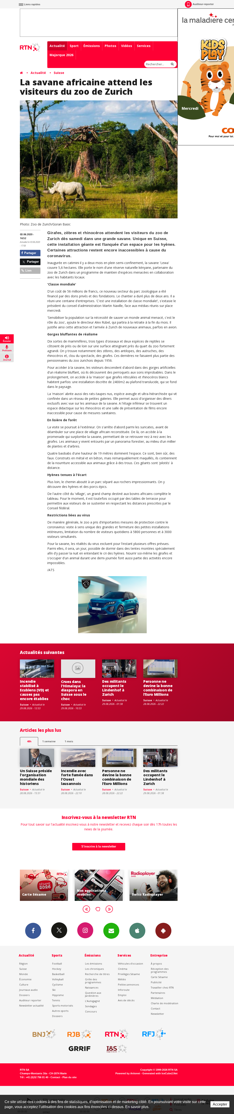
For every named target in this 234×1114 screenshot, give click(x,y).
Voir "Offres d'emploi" (177, 885)
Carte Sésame (159, 976)
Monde (23, 974)
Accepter (220, 1104)
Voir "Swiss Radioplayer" (122, 885)
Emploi (122, 995)
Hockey (56, 968)
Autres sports (60, 1010)
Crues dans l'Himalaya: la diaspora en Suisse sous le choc (73, 690)
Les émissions (93, 963)
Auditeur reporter (30, 1000)
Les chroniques (94, 968)
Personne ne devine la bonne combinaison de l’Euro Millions (157, 688)
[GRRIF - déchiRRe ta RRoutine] (79, 1049)
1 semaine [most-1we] (49, 741)
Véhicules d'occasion (130, 963)
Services (144, 46)
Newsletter (157, 1013)
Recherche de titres (97, 974)
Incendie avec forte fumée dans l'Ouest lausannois (77, 777)
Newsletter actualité (31, 1005)
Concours (91, 1011)
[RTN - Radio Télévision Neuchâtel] (117, 1034)
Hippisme (58, 995)
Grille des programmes (93, 981)
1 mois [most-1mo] (69, 741)
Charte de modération (164, 1003)
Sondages (91, 1006)
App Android (163, 931)
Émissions (91, 46)
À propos (156, 963)
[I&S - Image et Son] (117, 1049)
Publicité (156, 982)
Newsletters (111, 931)
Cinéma (122, 968)
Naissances (91, 987)
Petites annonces (128, 984)
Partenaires (158, 992)
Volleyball (58, 979)
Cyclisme (57, 984)
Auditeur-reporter (203, 4)
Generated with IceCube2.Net (160, 1073)
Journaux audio (28, 989)
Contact (155, 1008)
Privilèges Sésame (129, 974)
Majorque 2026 (61, 55)
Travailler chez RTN (162, 987)
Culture (23, 984)
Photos (110, 46)
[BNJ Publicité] (42, 1034)
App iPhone (137, 931)
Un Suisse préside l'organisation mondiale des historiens (36, 777)
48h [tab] (29, 741)
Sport (74, 46)
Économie (25, 979)
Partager (29, 253)
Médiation (157, 997)
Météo (122, 979)
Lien (28, 270)
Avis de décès (126, 1000)
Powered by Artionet (127, 1073)
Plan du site (69, 1077)
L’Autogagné (92, 1000)
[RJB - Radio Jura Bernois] (79, 1034)
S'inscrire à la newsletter (98, 846)
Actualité (57, 46)
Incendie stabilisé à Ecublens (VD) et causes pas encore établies (34, 690)
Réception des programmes (159, 970)
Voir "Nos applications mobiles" (67, 885)
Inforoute (124, 989)
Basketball (58, 974)
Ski (54, 989)
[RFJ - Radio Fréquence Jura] (154, 1034)
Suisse (59, 73)
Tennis (56, 1000)
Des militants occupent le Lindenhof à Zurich (114, 688)
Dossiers (24, 995)
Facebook (33, 931)
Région (23, 963)
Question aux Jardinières (93, 994)
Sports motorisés (62, 1005)
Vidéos (126, 46)
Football (57, 963)
